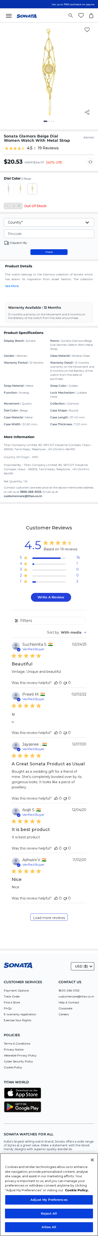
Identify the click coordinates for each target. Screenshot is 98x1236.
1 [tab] (46, 123)
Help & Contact (69, 1002)
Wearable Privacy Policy (20, 1055)
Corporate (65, 1008)
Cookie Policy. (76, 1190)
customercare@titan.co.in (76, 996)
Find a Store (12, 1002)
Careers (64, 1014)
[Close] (92, 1160)
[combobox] (66, 632)
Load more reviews (49, 918)
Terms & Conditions (17, 1043)
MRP (28, 162)
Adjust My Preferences (49, 1200)
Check (49, 252)
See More (12, 286)
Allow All (49, 1227)
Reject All (49, 1213)
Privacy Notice (14, 1049)
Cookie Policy (13, 1067)
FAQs (7, 1008)
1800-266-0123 (69, 990)
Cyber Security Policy (18, 1061)
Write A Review (51, 597)
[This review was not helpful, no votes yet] (65, 682)
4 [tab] (55, 123)
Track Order (12, 996)
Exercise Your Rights (17, 1020)
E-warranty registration (20, 1014)
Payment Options (16, 990)
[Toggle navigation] (10, 15)
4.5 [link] (29, 148)
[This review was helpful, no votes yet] (56, 682)
